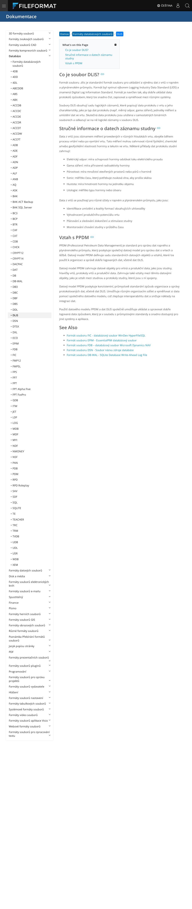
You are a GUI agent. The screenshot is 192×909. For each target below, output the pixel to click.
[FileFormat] (36, 5)
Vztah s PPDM (73, 63)
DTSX (16, 326)
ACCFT (16, 139)
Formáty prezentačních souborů (29, 657)
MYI (15, 440)
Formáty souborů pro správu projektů (27, 679)
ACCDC (17, 111)
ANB (15, 179)
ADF (15, 156)
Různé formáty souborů (23, 631)
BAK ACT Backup (23, 202)
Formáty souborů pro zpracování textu (29, 733)
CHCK (16, 247)
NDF (15, 445)
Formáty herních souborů (25, 614)
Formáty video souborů (23, 715)
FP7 (15, 377)
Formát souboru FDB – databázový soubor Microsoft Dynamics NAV (109, 345)
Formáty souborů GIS (22, 619)
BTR (15, 224)
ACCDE (17, 116)
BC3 (15, 213)
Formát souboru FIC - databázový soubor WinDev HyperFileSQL (106, 335)
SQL (15, 502)
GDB (15, 400)
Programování (17, 671)
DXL (15, 332)
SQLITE (17, 508)
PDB (15, 468)
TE (14, 513)
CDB (15, 241)
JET (14, 411)
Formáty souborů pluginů (25, 665)
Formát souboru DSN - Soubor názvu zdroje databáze (100, 350)
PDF (11, 652)
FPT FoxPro (19, 394)
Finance (14, 602)
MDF (15, 434)
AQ (14, 184)
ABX (15, 99)
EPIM (16, 343)
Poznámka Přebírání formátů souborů (27, 638)
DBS (15, 304)
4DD (15, 77)
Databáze (15, 56)
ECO (15, 338)
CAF (15, 230)
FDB (15, 349)
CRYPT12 (18, 253)
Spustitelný (16, 597)
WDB (16, 559)
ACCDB (17, 105)
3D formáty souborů (21, 33)
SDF (15, 496)
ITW (15, 406)
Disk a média (17, 576)
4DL (15, 82)
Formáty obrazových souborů (27, 625)
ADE (15, 150)
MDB (16, 428)
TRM (15, 530)
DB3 (15, 287)
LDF (15, 417)
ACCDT (17, 128)
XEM (15, 565)
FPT (15, 383)
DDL (15, 309)
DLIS (15, 315)
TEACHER (18, 519)
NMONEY (18, 451)
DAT (15, 269)
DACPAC (18, 264)
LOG (15, 423)
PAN (15, 463)
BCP (15, 219)
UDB (15, 542)
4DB (15, 71)
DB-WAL (17, 281)
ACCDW (17, 133)
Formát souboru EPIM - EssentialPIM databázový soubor (102, 340)
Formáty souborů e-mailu (24, 591)
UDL (15, 548)
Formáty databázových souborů (27, 63)
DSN (15, 321)
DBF (15, 298)
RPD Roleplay (21, 485)
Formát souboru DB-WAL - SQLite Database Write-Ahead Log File (107, 355)
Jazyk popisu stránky (21, 646)
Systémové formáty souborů (26, 709)
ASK (15, 190)
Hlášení (13, 692)
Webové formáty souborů (24, 726)
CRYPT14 (18, 258)
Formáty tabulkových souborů (27, 703)
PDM (15, 474)
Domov (64, 34)
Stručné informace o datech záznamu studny (88, 56)
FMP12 (17, 360)
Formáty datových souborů (25, 570)
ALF (15, 173)
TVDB (16, 536)
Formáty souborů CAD (22, 45)
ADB (15, 145)
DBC (15, 292)
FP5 (15, 372)
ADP (15, 167)
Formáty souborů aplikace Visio (28, 720)
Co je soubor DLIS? (76, 50)
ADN (15, 162)
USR (15, 553)
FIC (14, 355)
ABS (15, 94)
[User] (178, 5)
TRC (15, 525)
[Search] (187, 5)
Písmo (12, 608)
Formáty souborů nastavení (26, 698)
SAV (15, 491)
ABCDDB (18, 88)
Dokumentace (21, 16)
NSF (15, 457)
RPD (15, 479)
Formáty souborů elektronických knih (29, 583)
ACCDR (17, 122)
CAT (15, 236)
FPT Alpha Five (22, 389)
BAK (15, 196)
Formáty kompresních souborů (28, 50)
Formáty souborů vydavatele (26, 686)
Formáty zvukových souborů (26, 39)
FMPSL (17, 366)
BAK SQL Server (22, 207)
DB (14, 275)
